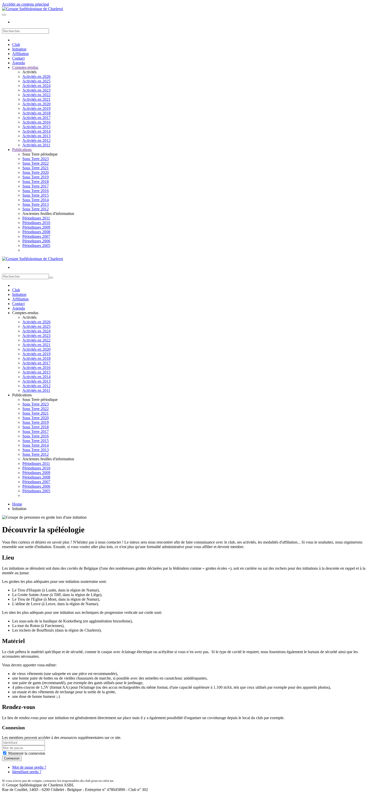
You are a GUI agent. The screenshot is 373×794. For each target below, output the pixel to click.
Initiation (19, 49)
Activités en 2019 (36, 108)
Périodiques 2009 (36, 227)
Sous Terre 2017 (35, 186)
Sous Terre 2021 (35, 168)
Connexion (12, 758)
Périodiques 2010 (36, 223)
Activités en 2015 (36, 127)
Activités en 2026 (36, 76)
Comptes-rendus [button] (25, 313)
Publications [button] (22, 395)
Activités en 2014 (36, 131)
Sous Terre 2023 (35, 159)
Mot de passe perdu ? (29, 767)
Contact (18, 58)
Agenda (18, 63)
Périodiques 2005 (36, 245)
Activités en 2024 (36, 85)
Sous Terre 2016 (35, 191)
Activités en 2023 (36, 90)
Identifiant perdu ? (26, 772)
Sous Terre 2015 (35, 195)
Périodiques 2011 (36, 218)
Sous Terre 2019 (35, 177)
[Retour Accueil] (32, 9)
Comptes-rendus (25, 67)
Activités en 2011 (36, 145)
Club (16, 44)
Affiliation (20, 54)
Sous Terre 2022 (35, 163)
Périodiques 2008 (36, 232)
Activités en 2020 (36, 104)
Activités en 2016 (36, 122)
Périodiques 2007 (36, 236)
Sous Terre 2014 (35, 200)
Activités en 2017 (36, 117)
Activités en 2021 (36, 99)
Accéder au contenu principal (25, 4)
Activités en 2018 (36, 113)
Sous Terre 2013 (35, 204)
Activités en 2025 (36, 81)
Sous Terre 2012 (35, 209)
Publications (22, 149)
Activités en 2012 (36, 140)
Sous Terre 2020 (35, 172)
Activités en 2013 (36, 136)
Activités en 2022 (36, 95)
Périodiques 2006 (36, 241)
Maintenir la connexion (26, 753)
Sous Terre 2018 (35, 181)
